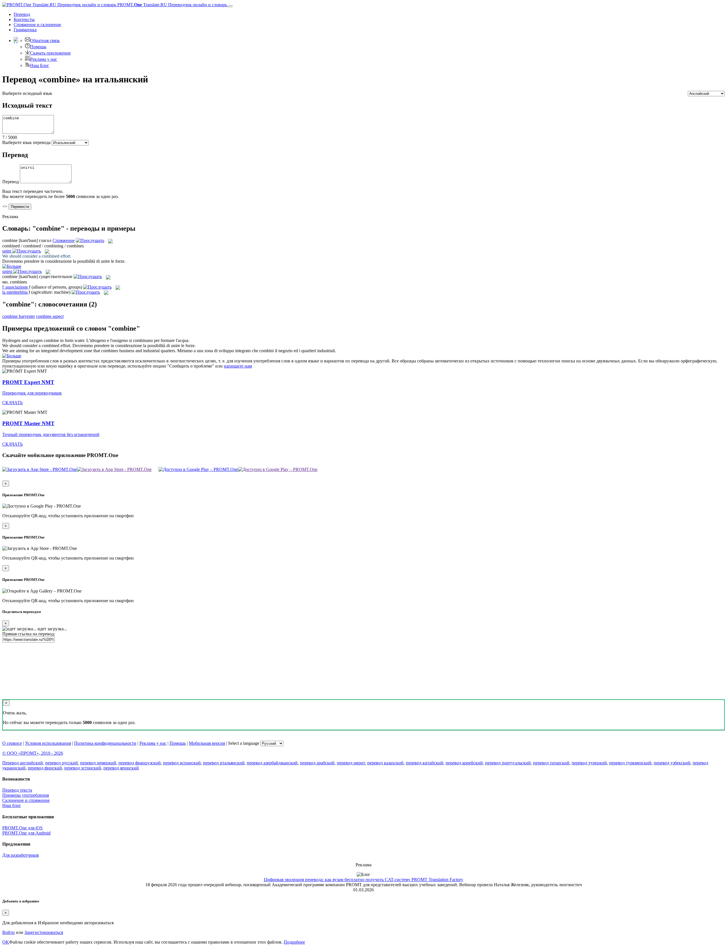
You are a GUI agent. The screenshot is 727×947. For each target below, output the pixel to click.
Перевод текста (17, 790)
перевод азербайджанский (272, 762)
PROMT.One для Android (26, 833)
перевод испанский (182, 762)
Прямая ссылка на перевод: (28, 633)
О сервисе (12, 743)
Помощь (38, 46)
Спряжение (37, 24)
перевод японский (121, 767)
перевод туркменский (630, 762)
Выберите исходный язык (27, 93)
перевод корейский (464, 762)
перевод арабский (317, 762)
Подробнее (294, 942)
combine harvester (18, 316)
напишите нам (238, 366)
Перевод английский (22, 762)
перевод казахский (385, 762)
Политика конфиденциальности (105, 743)
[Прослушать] (90, 240)
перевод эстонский (82, 767)
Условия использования (48, 743)
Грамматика (25, 29)
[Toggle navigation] (230, 6)
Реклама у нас (43, 59)
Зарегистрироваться (43, 932)
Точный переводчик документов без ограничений (50, 434)
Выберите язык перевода (26, 142)
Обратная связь (45, 40)
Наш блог (11, 805)
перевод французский (139, 762)
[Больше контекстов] (11, 266)
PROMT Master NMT (28, 423)
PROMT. (171, 4)
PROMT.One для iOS (22, 827)
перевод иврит (351, 762)
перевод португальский (508, 762)
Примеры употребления (25, 795)
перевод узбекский (672, 762)
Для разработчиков (20, 855)
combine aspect (50, 316)
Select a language (243, 743)
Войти (8, 932)
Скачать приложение (50, 53)
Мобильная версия (207, 743)
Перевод (22, 14)
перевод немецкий (98, 762)
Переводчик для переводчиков (32, 393)
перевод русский (61, 762)
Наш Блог (39, 65)
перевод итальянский (224, 762)
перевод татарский (551, 762)
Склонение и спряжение (26, 800)
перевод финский (45, 767)
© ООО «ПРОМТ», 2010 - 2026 (32, 753)
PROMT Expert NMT (28, 382)
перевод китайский (424, 762)
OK (5, 942)
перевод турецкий (589, 762)
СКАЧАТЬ (12, 402)
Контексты (24, 19)
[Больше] (11, 355)
